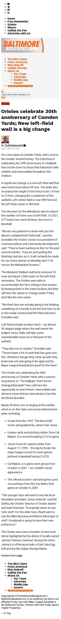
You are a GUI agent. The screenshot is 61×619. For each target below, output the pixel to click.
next (19, 555)
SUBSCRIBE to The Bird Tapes (20, 86)
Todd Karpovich (14, 145)
